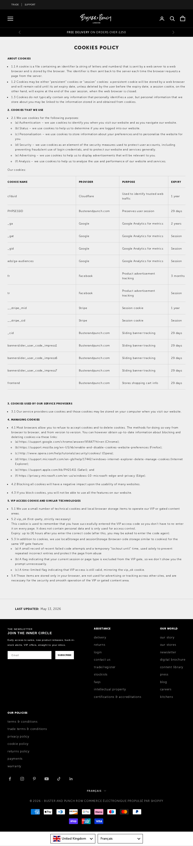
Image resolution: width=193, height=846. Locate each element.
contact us (102, 659)
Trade (15, 4)
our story (167, 637)
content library (171, 667)
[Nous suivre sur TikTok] (58, 778)
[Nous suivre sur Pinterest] (34, 778)
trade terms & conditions (27, 729)
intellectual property (110, 689)
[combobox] (73, 838)
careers (166, 689)
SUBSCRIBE (65, 655)
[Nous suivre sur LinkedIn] (71, 778)
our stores (168, 644)
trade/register (105, 667)
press (164, 674)
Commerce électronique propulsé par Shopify (123, 801)
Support (30, 4)
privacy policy (18, 736)
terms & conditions (23, 721)
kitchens (166, 697)
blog (163, 682)
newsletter (168, 652)
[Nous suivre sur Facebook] (10, 778)
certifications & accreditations (117, 697)
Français (94, 790)
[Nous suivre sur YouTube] (46, 778)
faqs (97, 682)
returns (99, 644)
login (98, 652)
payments (15, 758)
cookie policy (18, 744)
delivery (100, 637)
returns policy (18, 751)
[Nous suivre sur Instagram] (22, 778)
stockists (101, 674)
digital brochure (172, 659)
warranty (14, 766)
